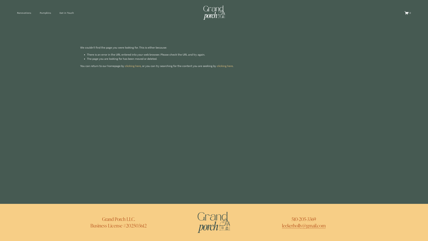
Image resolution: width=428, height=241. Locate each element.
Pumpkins (45, 12)
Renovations (24, 12)
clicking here (133, 66)
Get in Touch (67, 12)
